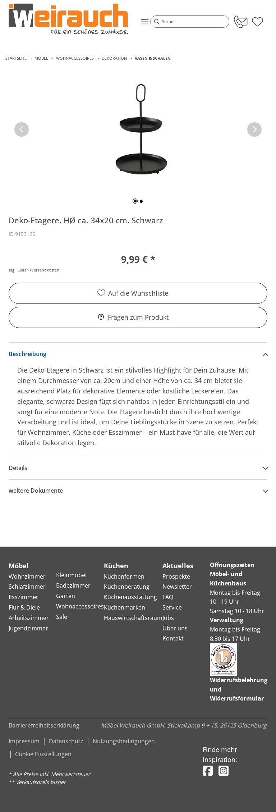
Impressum (24, 741)
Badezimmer (73, 585)
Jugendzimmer (28, 628)
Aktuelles (177, 565)
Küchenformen (124, 576)
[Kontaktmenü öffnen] (240, 21)
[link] (68, 19)
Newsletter (177, 586)
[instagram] (223, 770)
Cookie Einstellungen (43, 754)
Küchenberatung (127, 586)
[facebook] (208, 770)
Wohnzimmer (27, 576)
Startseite (16, 58)
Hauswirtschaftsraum (133, 618)
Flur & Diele (24, 607)
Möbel (41, 58)
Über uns (175, 628)
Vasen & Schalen (153, 58)
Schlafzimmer (27, 586)
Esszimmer (23, 597)
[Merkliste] (257, 19)
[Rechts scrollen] (254, 129)
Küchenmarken (124, 607)
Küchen (116, 565)
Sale (61, 617)
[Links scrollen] (21, 129)
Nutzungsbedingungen (124, 741)
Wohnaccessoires (75, 58)
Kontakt (173, 638)
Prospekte (176, 576)
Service (172, 607)
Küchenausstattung (130, 597)
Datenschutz (66, 741)
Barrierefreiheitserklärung (44, 725)
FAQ (167, 597)
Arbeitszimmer (29, 618)
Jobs (168, 618)
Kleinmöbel (71, 575)
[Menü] (144, 21)
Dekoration (114, 58)
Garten (65, 596)
